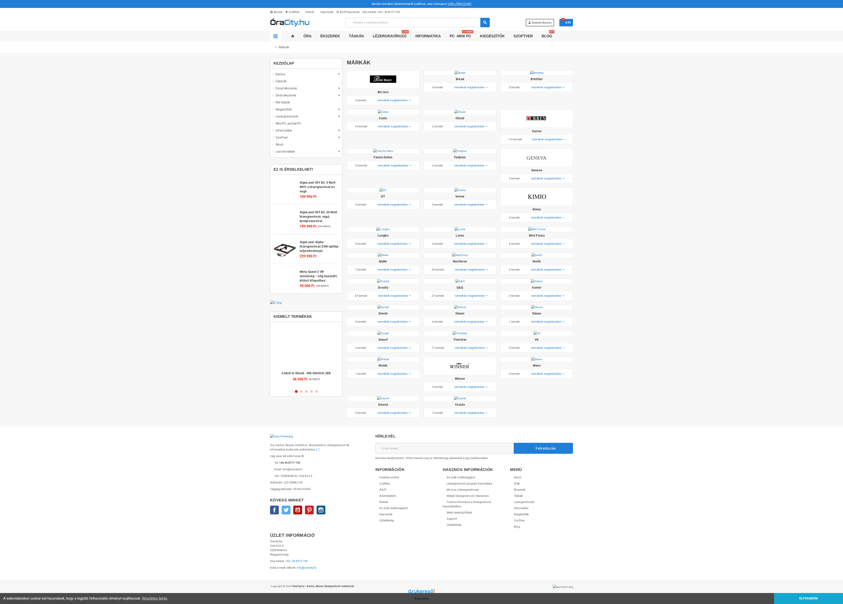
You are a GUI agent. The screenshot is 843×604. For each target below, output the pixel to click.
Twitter (286, 510)
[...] (317, 449)
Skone (536, 313)
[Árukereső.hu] (421, 592)
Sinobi (383, 313)
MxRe (383, 261)
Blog (517, 526)
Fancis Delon (383, 157)
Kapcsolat (326, 12)
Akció (517, 477)
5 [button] (316, 391)
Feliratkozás (545, 448)
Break (460, 79)
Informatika (521, 508)
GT (383, 196)
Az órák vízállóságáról (393, 508)
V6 (537, 339)
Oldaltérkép (386, 520)
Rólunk (309, 12)
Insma (460, 196)
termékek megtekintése (394, 100)
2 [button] (301, 391)
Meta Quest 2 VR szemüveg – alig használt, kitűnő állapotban (318, 276)
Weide (382, 365)
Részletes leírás (154, 598)
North (537, 261)
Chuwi (460, 118)
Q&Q (460, 287)
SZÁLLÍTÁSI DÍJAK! (459, 3)
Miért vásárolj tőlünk (459, 512)
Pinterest (309, 510)
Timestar (460, 339)
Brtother (537, 79)
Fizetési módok (389, 477)
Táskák (518, 495)
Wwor (537, 365)
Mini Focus (537, 235)
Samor (536, 287)
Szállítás (292, 12)
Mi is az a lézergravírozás (463, 489)
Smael (383, 339)
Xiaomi (383, 404)
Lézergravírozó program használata (469, 483)
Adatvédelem (387, 495)
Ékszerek (520, 489)
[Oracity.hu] (290, 22)
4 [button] (311, 391)
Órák (517, 483)
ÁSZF (341, 12)
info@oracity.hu (307, 567)
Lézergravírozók (524, 502)
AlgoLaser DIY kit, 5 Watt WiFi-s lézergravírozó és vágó (317, 187)
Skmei (459, 313)
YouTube (297, 510)
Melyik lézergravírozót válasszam (468, 495)
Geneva (536, 170)
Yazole (460, 404)
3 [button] (306, 391)
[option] (306, 355)
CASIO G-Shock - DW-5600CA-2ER (306, 373)
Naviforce (460, 261)
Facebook (274, 510)
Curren (537, 131)
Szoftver (519, 520)
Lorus (460, 235)
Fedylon (460, 157)
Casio (383, 118)
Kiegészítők (521, 514)
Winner (460, 378)
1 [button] (296, 391)
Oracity (383, 287)
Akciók (276, 12)
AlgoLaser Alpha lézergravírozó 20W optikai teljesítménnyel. (319, 246)
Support (452, 518)
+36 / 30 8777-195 (388, 12)
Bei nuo (383, 92)
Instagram (321, 510)
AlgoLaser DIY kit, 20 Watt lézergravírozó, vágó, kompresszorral (318, 216)
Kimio (537, 209)
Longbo (383, 235)
